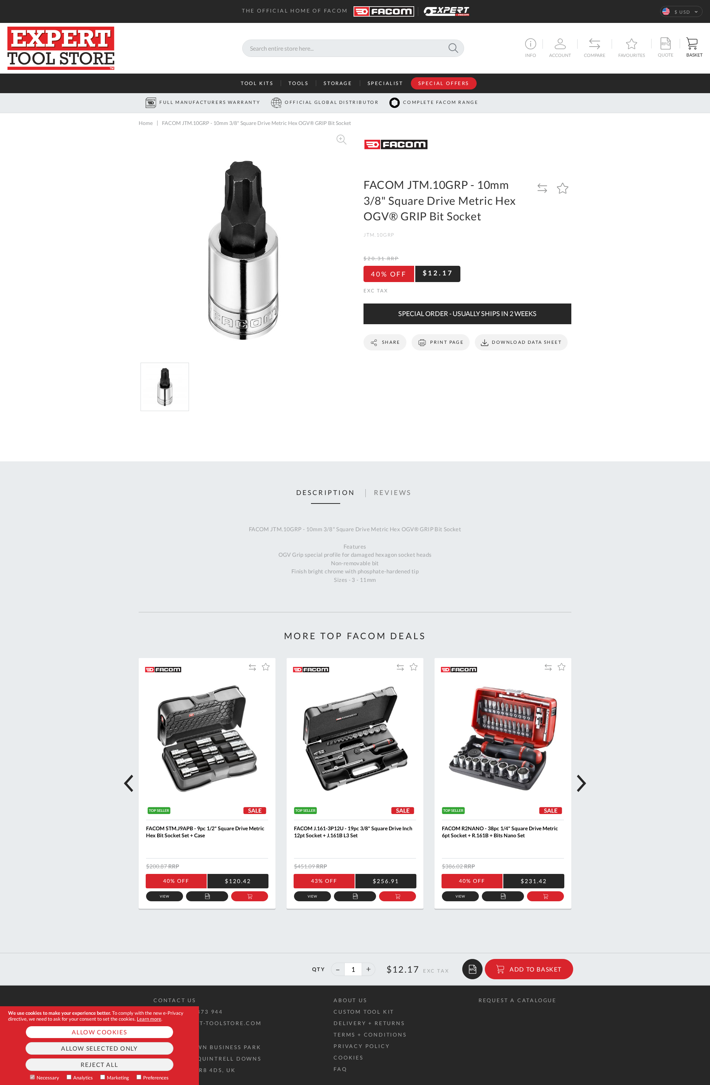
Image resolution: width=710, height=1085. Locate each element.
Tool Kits (257, 83)
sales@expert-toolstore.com (207, 1023)
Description (325, 492)
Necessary (48, 1078)
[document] (99, 1045)
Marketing (118, 1078)
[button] (681, 11)
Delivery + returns (369, 1023)
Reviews (393, 492)
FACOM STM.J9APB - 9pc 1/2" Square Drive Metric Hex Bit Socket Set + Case (205, 832)
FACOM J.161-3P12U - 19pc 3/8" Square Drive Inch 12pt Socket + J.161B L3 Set (353, 832)
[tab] (326, 493)
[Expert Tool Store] (60, 47)
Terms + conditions (370, 1034)
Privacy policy (362, 1046)
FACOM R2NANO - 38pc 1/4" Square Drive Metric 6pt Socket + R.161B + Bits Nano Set (500, 832)
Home (146, 123)
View (165, 896)
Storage (338, 83)
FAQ (340, 1069)
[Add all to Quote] (472, 969)
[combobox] (353, 48)
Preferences (156, 1078)
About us (350, 1000)
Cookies (349, 1057)
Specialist (385, 83)
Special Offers (443, 83)
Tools (298, 83)
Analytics (83, 1078)
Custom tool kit (364, 1011)
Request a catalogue (518, 1000)
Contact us (174, 1000)
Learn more (149, 1019)
